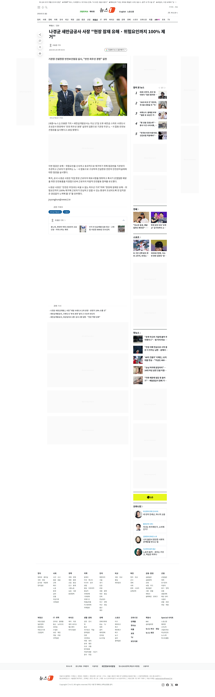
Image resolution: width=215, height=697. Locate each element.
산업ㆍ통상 (72, 583)
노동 (54, 588)
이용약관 (95, 666)
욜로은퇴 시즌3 (148, 524)
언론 (85, 635)
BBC (147, 622)
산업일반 (164, 577)
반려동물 (87, 649)
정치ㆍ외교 (134, 577)
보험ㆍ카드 (149, 586)
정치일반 (40, 586)
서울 (100, 580)
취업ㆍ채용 (165, 605)
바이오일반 (72, 630)
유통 (162, 591)
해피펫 (92, 11)
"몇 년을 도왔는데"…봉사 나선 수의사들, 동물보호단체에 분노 (148, 125)
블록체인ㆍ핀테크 (152, 597)
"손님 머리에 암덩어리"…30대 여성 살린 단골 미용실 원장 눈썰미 (155, 370)
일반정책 (40, 624)
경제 (70, 573)
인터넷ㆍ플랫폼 (58, 622)
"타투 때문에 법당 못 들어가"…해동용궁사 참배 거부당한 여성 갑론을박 (155, 380)
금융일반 (149, 577)
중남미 (86, 591)
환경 (54, 591)
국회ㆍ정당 (41, 580)
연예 (135, 209)
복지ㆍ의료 (72, 622)
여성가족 (56, 599)
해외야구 (118, 624)
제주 (100, 610)
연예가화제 (103, 622)
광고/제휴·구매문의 (82, 666)
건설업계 (40, 633)
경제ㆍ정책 (72, 577)
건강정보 (87, 638)
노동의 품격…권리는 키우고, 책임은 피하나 (153, 553)
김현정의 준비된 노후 (150, 536)
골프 (116, 638)
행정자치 (102, 577)
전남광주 (102, 599)
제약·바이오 (73, 624)
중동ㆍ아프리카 (89, 588)
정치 (39, 573)
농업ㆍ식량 (72, 591)
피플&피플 (87, 602)
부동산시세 (41, 630)
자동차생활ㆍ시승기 (90, 652)
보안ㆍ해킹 (56, 633)
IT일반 (55, 630)
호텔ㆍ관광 (165, 602)
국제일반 (87, 608)
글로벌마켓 (149, 624)
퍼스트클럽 (165, 638)
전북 (100, 597)
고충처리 (146, 666)
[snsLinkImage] (163, 685)
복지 (54, 586)
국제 (85, 573)
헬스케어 (71, 627)
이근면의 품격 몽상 (149, 549)
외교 (116, 573)
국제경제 (87, 594)
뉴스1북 (164, 635)
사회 (54, 573)
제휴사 (148, 618)
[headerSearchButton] (46, 7)
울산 (100, 608)
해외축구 (118, 630)
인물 (54, 597)
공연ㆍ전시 (87, 622)
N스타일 (102, 638)
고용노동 (71, 588)
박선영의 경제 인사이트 (150, 511)
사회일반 (56, 602)
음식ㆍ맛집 (87, 655)
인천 (100, 586)
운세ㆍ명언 (87, 644)
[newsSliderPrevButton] (159, 88)
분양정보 (40, 627)
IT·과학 (56, 618)
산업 (163, 573)
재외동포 (118, 583)
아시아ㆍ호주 (88, 583)
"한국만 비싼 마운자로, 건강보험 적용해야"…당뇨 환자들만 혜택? (148, 135)
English (122, 12)
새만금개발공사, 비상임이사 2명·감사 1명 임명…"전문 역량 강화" (75, 317)
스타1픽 (164, 627)
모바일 (55, 627)
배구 (116, 633)
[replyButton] (40, 41)
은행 (147, 583)
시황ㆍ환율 (149, 591)
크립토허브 (84, 11)
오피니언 (137, 506)
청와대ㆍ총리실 (43, 577)
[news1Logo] (46, 678)
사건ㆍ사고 (56, 577)
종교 (85, 627)
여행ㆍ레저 (87, 641)
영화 (100, 627)
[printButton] (40, 53)
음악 (100, 630)
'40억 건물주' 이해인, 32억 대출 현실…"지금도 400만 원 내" (155, 360)
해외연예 (102, 633)
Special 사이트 (167, 618)
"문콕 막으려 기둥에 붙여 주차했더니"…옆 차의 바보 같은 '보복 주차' (155, 340)
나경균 (66, 212)
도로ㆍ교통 (87, 646)
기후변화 (87, 597)
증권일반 (149, 588)
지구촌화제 (87, 605)
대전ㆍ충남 (103, 594)
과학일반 (56, 638)
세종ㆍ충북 (103, 591)
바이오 (71, 618)
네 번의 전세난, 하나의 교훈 (154, 514)
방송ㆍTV (102, 624)
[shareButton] (40, 34)
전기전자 (164, 583)
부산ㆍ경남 (103, 605)
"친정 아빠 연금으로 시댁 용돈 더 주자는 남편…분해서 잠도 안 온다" (155, 350)
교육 (54, 583)
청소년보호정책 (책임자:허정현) (129, 666)
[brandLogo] (107, 10)
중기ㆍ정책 (165, 588)
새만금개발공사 (55, 212)
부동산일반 (41, 622)
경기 (100, 583)
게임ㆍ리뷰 (56, 635)
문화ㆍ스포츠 (134, 588)
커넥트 (171, 7)
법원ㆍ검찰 (56, 580)
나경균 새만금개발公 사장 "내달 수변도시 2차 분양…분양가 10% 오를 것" (78, 310)
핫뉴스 (136, 332)
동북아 (86, 577)
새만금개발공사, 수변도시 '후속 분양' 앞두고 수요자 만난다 (72, 314)
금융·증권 (150, 573)
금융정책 (149, 580)
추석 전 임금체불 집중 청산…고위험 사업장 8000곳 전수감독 (101, 228)
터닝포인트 (165, 633)
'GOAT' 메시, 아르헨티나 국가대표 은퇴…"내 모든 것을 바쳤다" (72, 2)
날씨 (54, 594)
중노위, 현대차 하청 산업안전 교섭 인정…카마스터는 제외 (64, 228)
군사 (131, 580)
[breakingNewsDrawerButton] (43, 7)
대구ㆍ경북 (103, 602)
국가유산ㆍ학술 (89, 630)
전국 (101, 573)
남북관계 (133, 591)
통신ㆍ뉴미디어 (58, 624)
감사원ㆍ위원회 (43, 583)
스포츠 (136, 237)
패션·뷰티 (164, 597)
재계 (162, 580)
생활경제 (164, 594)
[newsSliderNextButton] (165, 88)
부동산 (51, 26)
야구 (116, 622)
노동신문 (130, 12)
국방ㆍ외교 (118, 577)
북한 (132, 573)
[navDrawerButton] (39, 7)
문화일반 (87, 633)
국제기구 (87, 599)
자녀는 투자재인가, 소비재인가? (153, 528)
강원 (100, 588)
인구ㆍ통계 (72, 586)
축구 (116, 627)
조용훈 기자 (57, 45)
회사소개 (69, 666)
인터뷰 (101, 635)
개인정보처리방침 (108, 666)
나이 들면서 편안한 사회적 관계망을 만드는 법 (153, 540)
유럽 (85, 586)
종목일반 (118, 641)
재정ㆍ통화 (72, 580)
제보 (176, 7)
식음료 (163, 599)
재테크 (148, 594)
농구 (116, 635)
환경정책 (71, 594)
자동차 (163, 586)
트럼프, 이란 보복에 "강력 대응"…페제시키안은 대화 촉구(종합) (166, 2)
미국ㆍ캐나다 (88, 580)
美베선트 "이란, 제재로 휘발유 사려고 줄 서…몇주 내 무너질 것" (118, 2)
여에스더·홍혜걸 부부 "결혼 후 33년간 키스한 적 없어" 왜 (149, 115)
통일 (116, 580)
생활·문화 (88, 618)
